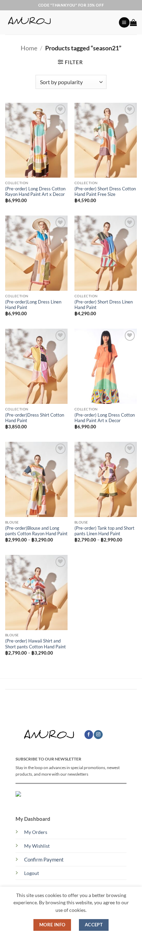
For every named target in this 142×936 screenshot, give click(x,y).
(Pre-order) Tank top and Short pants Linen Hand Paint (104, 531)
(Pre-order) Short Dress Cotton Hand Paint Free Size (105, 191)
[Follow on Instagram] (98, 734)
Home (29, 48)
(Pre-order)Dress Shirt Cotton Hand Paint (34, 418)
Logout (31, 873)
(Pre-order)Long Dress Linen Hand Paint (33, 304)
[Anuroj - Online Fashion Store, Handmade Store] (59, 22)
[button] (124, 22)
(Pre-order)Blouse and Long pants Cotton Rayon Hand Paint (36, 531)
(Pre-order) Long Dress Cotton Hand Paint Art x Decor (104, 418)
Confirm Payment (44, 859)
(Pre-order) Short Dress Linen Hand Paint (103, 304)
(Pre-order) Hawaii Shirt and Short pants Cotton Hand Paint (35, 643)
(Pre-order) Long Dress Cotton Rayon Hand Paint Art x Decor (35, 191)
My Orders (35, 832)
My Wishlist (37, 846)
